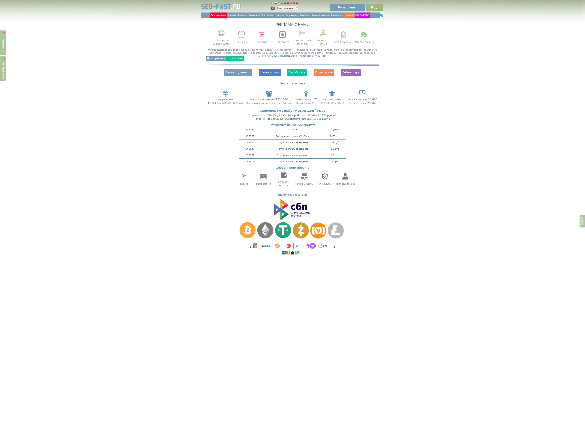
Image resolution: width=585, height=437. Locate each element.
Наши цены (236, 58)
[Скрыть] (4, 33)
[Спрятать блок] (273, 8)
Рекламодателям (238, 72)
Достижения (292, 15)
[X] (292, 252)
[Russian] (276, 3)
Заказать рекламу (320, 15)
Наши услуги (269, 72)
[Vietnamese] (297, 3)
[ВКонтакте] (284, 252)
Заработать (297, 72)
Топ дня (270, 15)
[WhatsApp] (297, 252)
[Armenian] (291, 3)
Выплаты (242, 15)
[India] (282, 3)
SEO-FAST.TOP (362, 15)
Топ (263, 15)
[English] (272, 3)
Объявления (337, 15)
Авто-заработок (218, 15)
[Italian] (285, 3)
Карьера (280, 15)
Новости (232, 15)
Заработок (305, 15)
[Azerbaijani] (294, 3)
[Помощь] (379, 15)
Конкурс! (349, 15)
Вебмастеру (351, 72)
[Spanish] (288, 3)
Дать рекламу (217, 58)
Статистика (254, 15)
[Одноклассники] (288, 252)
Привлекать (324, 72)
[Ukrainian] (279, 3)
